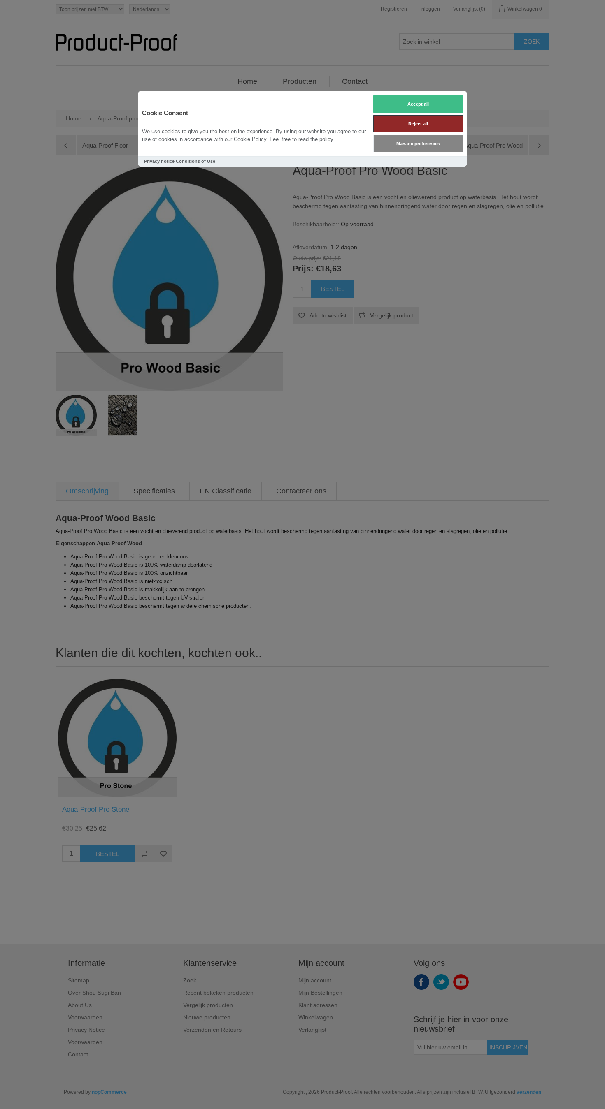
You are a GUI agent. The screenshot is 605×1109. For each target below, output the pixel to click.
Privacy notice (159, 161)
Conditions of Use (195, 161)
